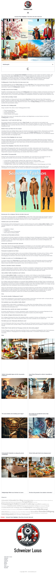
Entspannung (35, 502)
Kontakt (6, 567)
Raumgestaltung (33, 509)
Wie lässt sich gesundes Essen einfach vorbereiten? (40, 492)
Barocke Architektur (44, 500)
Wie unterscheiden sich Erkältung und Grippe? (13, 413)
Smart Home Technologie (25, 511)
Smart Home (18, 511)
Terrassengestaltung (22, 513)
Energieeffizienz (27, 502)
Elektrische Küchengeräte (16, 502)
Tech (5, 565)
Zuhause (6, 558)
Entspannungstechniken (10, 504)
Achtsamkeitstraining (28, 500)
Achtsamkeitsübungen (37, 500)
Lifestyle (3, 517)
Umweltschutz (28, 513)
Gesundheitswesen (45, 504)
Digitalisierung (50, 500)
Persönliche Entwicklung (43, 507)
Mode (5, 562)
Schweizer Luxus (8, 556)
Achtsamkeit (4, 500)
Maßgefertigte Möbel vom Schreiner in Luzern (12, 492)
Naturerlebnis (35, 507)
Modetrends (10, 507)
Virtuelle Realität (44, 513)
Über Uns (6, 566)
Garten (5, 559)
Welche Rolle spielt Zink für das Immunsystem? (40, 453)
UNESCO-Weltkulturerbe (35, 513)
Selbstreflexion (5, 511)
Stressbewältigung (46, 511)
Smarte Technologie (12, 511)
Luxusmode (42, 505)
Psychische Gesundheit (23, 509)
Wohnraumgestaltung (7, 514)
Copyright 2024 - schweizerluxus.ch (28, 571)
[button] (28, 13)
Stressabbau (34, 511)
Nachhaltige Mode (18, 507)
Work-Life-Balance (18, 514)
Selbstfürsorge (42, 509)
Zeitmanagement (26, 514)
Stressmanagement (5, 513)
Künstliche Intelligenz (34, 506)
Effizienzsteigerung (5, 502)
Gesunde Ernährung (27, 504)
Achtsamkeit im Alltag (16, 500)
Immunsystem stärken (14, 506)
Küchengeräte (25, 505)
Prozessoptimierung (14, 509)
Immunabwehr (4, 505)
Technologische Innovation (14, 513)
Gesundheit (37, 504)
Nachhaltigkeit (27, 507)
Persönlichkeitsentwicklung (5, 509)
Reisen (5, 563)
